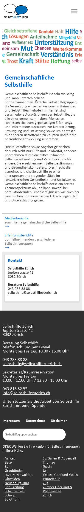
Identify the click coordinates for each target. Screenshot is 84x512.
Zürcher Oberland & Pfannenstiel (57, 488)
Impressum (11, 420)
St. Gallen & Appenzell (59, 458)
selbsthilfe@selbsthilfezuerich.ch (32, 292)
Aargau (10, 458)
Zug (45, 482)
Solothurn (12, 499)
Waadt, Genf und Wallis (60, 474)
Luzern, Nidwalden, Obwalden (19, 476)
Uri (45, 470)
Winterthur (51, 478)
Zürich (47, 495)
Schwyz (10, 495)
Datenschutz (35, 420)
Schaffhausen (15, 490)
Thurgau (49, 462)
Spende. (39, 405)
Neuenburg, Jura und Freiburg (17, 484)
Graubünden (14, 470)
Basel (8, 462)
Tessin (47, 466)
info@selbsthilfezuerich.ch (26, 393)
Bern (8, 466)
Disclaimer (59, 420)
